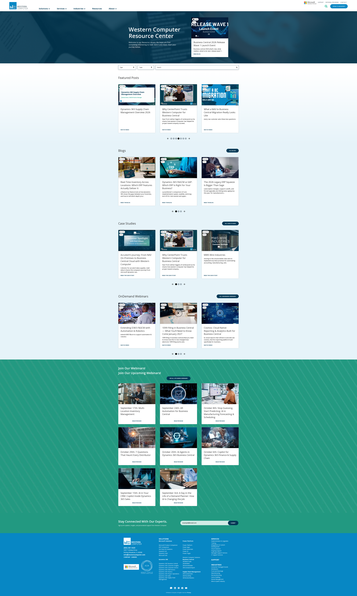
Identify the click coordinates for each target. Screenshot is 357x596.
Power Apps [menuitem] (186, 547)
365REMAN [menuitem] (186, 563)
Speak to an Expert (339, 6)
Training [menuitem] (213, 543)
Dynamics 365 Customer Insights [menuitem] (169, 565)
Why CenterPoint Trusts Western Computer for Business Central (174, 258)
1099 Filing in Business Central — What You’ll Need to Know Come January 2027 (178, 330)
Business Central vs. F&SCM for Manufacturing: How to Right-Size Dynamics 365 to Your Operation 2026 (220, 114)
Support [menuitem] (321, 2)
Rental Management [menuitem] (217, 579)
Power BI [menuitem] (185, 551)
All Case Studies (230, 223)
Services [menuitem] (61, 8)
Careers (134, 557)
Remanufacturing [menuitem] (216, 575)
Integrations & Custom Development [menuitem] (218, 546)
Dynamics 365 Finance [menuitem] (165, 572)
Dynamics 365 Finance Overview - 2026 (173, 111)
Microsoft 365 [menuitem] (163, 555)
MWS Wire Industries (214, 254)
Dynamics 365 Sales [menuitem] (165, 576)
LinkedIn (175, 588)
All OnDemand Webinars (227, 296)
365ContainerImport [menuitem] (189, 567)
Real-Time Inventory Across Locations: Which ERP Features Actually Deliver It (136, 185)
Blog (171, 588)
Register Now (136, 421)
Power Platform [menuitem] (188, 541)
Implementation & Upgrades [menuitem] (219, 541)
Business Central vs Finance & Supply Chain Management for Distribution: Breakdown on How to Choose (136, 114)
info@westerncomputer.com (134, 555)
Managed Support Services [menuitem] (219, 553)
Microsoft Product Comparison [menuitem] (168, 545)
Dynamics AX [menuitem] (163, 551)
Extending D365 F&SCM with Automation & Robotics (135, 329)
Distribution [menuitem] (214, 569)
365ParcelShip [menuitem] (187, 576)
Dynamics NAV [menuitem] (163, 553)
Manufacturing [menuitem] (215, 573)
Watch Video (166, 130)
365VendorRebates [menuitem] (188, 578)
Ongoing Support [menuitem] (216, 551)
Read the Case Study (127, 275)
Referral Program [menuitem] (332, 2)
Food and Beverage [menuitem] (217, 571)
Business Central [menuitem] (188, 559)
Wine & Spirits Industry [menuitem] (218, 581)
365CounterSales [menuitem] (188, 574)
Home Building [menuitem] (215, 577)
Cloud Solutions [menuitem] (216, 549)
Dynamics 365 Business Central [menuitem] (168, 563)
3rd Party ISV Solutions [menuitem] (165, 549)
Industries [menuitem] (78, 8)
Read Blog (197, 54)
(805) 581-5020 (129, 548)
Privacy (189, 592)
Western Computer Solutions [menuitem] (191, 557)
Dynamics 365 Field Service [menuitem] (167, 570)
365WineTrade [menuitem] (187, 561)
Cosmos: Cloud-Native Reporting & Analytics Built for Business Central (219, 330)
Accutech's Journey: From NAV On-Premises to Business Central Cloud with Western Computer (136, 259)
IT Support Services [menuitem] (217, 555)
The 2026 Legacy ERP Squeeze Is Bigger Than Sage (219, 183)
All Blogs (232, 150)
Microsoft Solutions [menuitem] (165, 541)
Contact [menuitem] (343, 2)
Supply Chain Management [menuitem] (192, 572)
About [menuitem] (112, 8)
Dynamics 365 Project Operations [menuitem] (169, 574)
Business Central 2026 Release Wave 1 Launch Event (209, 44)
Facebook (182, 588)
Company (127, 557)
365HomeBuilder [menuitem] (188, 565)
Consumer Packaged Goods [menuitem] (219, 567)
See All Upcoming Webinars (178, 378)
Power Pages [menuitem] (187, 553)
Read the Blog (125, 202)
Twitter (179, 588)
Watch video (125, 130)
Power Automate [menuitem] (188, 549)
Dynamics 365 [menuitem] (163, 559)
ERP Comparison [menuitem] (164, 547)
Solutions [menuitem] (43, 8)
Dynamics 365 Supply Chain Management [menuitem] (167, 578)
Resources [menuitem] (97, 8)
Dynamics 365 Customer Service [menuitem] (168, 567)
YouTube (186, 588)
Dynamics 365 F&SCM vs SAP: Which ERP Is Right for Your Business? (177, 185)
